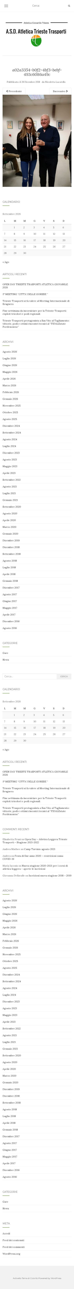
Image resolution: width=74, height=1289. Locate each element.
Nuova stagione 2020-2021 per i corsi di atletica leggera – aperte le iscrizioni (35, 867)
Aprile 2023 (9, 473)
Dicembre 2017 (11, 587)
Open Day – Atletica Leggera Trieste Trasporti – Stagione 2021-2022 (35, 841)
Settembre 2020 (12, 506)
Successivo (59, 91)
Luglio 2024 (9, 446)
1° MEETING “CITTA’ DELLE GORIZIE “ (25, 294)
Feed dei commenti (13, 1247)
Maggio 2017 (10, 607)
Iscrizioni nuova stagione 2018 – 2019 (50, 875)
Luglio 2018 (9, 567)
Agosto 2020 (10, 513)
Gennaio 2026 (10, 398)
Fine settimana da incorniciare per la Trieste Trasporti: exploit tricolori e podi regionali (34, 312)
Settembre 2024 (12, 432)
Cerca (64, 676)
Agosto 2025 (10, 419)
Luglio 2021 (9, 493)
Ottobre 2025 (10, 412)
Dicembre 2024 (11, 425)
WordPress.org (11, 1253)
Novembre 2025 (12, 405)
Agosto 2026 (10, 351)
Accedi (6, 1233)
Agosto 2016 (10, 628)
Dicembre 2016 (11, 621)
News (6, 659)
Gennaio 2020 (10, 533)
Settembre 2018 (12, 553)
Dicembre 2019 (11, 540)
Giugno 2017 (10, 601)
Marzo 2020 (9, 527)
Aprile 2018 (9, 574)
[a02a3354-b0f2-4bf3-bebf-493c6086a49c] (37, 140)
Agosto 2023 (10, 459)
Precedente (15, 91)
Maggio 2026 (10, 371)
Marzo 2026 (9, 385)
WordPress (56, 1278)
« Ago (6, 262)
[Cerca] (69, 5)
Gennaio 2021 (10, 500)
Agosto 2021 (10, 486)
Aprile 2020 (9, 520)
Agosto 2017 (10, 594)
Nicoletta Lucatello (55, 82)
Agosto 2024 (10, 439)
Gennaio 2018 (10, 580)
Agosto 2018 (10, 560)
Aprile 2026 (9, 378)
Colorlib (34, 1278)
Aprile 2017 (9, 614)
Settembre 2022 (12, 479)
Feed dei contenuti (13, 1240)
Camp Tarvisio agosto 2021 (39, 849)
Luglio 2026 (9, 358)
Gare (5, 653)
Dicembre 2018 (11, 547)
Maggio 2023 (10, 466)
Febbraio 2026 (11, 392)
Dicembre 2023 (11, 452)
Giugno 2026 (10, 365)
